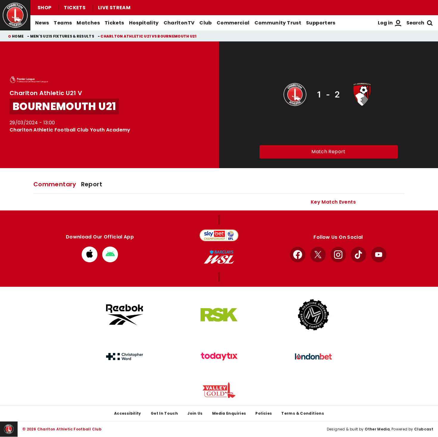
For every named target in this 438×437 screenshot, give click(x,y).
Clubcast (423, 429)
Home (18, 36)
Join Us (195, 413)
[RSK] (219, 315)
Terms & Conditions (302, 413)
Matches (88, 22)
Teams (63, 22)
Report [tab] (91, 184)
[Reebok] (124, 314)
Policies (263, 413)
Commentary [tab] (54, 184)
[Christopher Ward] (124, 356)
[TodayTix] (219, 356)
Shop (44, 7)
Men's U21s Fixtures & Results (62, 36)
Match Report (328, 151)
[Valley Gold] (219, 390)
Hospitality (144, 22)
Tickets (75, 7)
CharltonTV (179, 22)
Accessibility (127, 413)
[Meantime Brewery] (313, 314)
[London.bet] (313, 356)
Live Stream (114, 7)
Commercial (233, 22)
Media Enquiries (229, 413)
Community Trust (278, 22)
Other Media (377, 429)
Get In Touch (164, 413)
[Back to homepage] (15, 15)
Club (205, 22)
